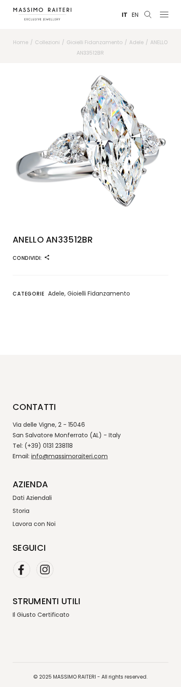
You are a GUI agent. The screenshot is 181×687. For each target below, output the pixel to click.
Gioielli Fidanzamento (98, 293)
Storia (21, 511)
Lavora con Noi (34, 524)
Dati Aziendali (32, 498)
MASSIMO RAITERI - (77, 676)
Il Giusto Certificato (41, 614)
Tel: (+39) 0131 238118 (43, 445)
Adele (56, 293)
